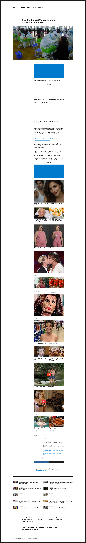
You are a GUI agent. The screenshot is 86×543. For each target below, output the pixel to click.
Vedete (21, 12)
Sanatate (45, 12)
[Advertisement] (49, 71)
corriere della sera (37, 135)
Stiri (14, 12)
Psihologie (26, 12)
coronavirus (43, 79)
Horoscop (55, 12)
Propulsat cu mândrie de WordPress (33, 538)
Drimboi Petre (48, 439)
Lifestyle (36, 12)
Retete (41, 12)
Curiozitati (31, 12)
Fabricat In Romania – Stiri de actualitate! (28, 7)
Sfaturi (50, 12)
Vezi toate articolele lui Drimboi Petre (40, 470)
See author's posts (47, 458)
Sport (17, 12)
